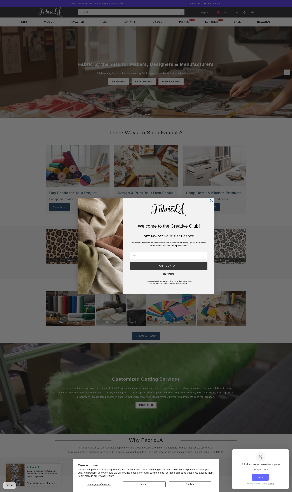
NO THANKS (168, 274)
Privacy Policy (106, 476)
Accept (144, 484)
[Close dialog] (211, 200)
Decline (190, 484)
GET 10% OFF (169, 265)
